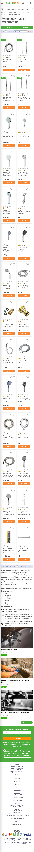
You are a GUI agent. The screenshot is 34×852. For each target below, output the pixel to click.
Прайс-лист (17, 803)
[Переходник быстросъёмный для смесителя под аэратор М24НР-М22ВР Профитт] (9, 311)
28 (16, 566)
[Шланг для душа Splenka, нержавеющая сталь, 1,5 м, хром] (24, 47)
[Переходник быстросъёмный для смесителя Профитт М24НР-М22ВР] (24, 311)
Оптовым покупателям (17, 799)
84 (21, 566)
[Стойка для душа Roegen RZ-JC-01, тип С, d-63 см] (9, 537)
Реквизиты (17, 781)
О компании (17, 778)
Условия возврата (17, 800)
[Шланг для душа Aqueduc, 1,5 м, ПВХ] (24, 424)
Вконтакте (15, 831)
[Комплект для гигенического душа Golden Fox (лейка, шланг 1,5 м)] (9, 348)
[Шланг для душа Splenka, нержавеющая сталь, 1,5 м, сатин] (9, 85)
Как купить (17, 793)
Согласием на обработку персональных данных (17, 757)
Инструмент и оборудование (17, 771)
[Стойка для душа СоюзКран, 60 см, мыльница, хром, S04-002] (24, 499)
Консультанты (17, 789)
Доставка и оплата (17, 794)
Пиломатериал (17, 769)
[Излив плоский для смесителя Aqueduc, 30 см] (24, 537)
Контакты (17, 782)
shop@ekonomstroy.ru (17, 821)
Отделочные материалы (17, 768)
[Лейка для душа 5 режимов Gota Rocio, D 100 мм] (9, 386)
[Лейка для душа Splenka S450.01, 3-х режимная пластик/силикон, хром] (24, 123)
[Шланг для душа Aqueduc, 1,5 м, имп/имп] (9, 424)
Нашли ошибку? (18, 824)
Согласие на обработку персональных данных (17, 815)
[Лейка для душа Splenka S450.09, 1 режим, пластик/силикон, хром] (9, 160)
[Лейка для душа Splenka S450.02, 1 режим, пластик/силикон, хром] (24, 160)
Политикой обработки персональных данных (17, 755)
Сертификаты (17, 802)
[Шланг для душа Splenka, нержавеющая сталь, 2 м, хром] (9, 47)
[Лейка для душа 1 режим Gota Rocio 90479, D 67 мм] (9, 273)
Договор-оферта (17, 812)
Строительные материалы (17, 766)
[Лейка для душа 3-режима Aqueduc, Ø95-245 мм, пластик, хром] (24, 461)
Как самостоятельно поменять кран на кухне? (15, 712)
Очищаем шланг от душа (9, 649)
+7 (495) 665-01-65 (17, 818)
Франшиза (17, 787)
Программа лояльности (17, 797)
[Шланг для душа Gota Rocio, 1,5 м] (24, 348)
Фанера (17, 774)
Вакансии (17, 784)
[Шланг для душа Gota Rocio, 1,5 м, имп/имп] (24, 273)
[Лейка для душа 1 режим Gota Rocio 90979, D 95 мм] (24, 236)
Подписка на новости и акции (17, 805)
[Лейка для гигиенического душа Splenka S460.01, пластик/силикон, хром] (9, 198)
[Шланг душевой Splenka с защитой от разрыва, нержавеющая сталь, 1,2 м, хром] (24, 85)
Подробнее (4, 655)
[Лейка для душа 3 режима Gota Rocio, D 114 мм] (24, 386)
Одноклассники (18, 831)
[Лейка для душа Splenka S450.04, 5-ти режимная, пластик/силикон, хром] (9, 123)
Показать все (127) (26, 566)
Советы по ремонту (17, 810)
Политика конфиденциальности (17, 813)
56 (18, 566)
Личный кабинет (23, 3)
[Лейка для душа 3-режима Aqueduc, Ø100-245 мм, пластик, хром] (9, 499)
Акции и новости (17, 786)
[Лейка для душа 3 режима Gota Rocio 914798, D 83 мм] (9, 236)
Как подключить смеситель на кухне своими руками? (15, 681)
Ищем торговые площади (17, 780)
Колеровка (17, 796)
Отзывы (17, 809)
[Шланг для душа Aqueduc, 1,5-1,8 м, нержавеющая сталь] (9, 461)
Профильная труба (17, 772)
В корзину (9, 70)
